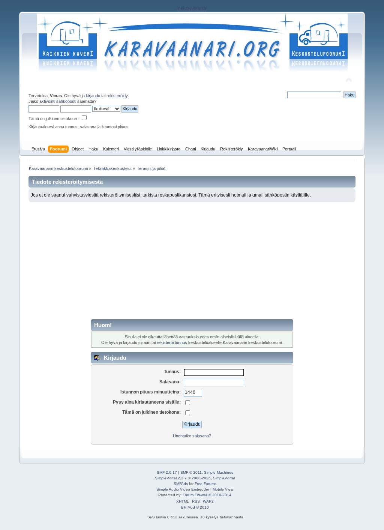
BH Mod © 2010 (195, 507)
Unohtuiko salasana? (192, 436)
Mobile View (223, 489)
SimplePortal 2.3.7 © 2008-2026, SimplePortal (195, 478)
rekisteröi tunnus (172, 342)
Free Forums (205, 484)
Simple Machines (218, 472)
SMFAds (181, 484)
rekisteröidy (117, 95)
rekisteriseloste (192, 8)
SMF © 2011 (191, 472)
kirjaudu (93, 95)
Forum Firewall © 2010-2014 (207, 495)
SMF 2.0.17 (167, 472)
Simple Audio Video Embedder (182, 489)
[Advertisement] (192, 258)
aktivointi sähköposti (57, 101)
